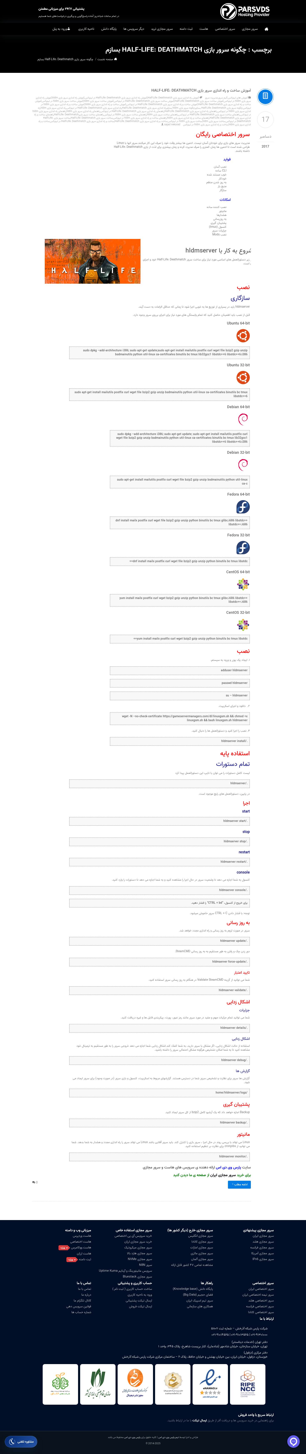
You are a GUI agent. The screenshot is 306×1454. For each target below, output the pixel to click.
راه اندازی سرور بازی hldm (53, 108)
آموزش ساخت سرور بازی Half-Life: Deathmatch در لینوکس (144, 101)
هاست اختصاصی (80, 1241)
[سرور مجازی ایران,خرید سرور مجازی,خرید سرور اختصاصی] (246, 11)
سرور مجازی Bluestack (137, 1276)
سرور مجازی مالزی (202, 1253)
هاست (203, 29)
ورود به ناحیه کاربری (140, 1294)
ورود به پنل (59, 29)
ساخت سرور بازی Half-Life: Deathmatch (92, 118)
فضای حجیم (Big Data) (198, 1294)
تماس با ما (84, 1288)
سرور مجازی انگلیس (200, 1235)
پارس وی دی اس (132, 1437)
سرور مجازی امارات (201, 1247)
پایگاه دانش (109, 29)
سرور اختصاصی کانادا (261, 1312)
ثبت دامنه (186, 29)
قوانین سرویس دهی (78, 1306)
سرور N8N (145, 1265)
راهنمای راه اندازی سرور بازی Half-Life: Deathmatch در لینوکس (132, 111)
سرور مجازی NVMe (140, 1259)
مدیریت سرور (211, 98)
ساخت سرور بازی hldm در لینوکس (185, 121)
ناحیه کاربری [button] (86, 29)
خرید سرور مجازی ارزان (138, 1241)
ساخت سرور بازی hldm (213, 121)
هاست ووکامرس (81, 1247)
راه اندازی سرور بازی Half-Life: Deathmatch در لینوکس (94, 108)
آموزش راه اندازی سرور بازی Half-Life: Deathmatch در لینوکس (116, 98)
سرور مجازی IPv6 (263, 1259)
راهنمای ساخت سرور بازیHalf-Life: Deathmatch (78, 115)
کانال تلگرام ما (82, 1300)
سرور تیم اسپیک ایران (199, 1300)
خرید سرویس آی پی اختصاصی (133, 1235)
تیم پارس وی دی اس (168, 1437)
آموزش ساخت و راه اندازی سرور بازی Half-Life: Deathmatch (201, 91)
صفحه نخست (266, 29)
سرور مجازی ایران (223, 1175)
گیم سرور (223, 98)
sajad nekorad (172, 125)
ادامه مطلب (241, 1184)
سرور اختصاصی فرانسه (260, 1306)
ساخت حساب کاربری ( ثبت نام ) (132, 1288)
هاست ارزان (84, 1253)
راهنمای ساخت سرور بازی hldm (162, 115)
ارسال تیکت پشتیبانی (139, 1300)
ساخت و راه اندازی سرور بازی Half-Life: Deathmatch (140, 121)
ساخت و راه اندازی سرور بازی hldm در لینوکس (205, 125)
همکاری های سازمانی (200, 1306)
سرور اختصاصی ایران (261, 1288)
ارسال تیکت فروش (140, 1306)
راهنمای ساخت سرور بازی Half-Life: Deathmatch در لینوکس (209, 115)
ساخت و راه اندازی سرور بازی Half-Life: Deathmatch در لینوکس (82, 121)
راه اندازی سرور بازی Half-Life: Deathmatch (144, 108)
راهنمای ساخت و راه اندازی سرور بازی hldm (188, 118)
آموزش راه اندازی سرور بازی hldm (68, 98)
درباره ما (86, 1294)
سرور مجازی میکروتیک (138, 1247)
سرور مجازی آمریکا (262, 1253)
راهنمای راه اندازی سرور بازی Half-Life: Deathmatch (190, 111)
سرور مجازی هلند (263, 1241)
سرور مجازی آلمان (202, 1259)
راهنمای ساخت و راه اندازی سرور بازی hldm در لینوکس (140, 118)
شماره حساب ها (81, 1312)
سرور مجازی (250, 29)
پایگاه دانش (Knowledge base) (193, 1288)
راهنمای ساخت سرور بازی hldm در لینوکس (125, 115)
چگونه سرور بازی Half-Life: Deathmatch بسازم (219, 108)
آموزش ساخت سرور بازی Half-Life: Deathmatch (198, 101)
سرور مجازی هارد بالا (139, 1253)
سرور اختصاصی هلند (261, 1300)
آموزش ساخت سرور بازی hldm (98, 101)
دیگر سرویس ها (133, 29)
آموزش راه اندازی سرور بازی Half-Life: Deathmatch (173, 98)
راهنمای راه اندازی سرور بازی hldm (83, 111)
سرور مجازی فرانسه (262, 1247)
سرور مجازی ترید (162, 29)
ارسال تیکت (199, 1420)
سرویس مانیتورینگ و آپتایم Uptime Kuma (125, 1270)
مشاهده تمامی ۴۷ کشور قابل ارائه (192, 1265)
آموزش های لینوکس (238, 98)
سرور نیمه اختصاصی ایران (258, 1294)
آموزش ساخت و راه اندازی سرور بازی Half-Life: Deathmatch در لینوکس (162, 104)
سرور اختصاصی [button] (225, 29)
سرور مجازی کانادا (202, 1241)
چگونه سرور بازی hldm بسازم (181, 108)
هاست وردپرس (82, 1235)
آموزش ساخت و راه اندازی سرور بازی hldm (105, 104)
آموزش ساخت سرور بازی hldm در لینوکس (62, 101)
